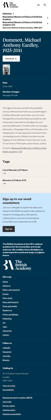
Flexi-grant (7, 298)
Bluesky (6, 360)
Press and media (10, 306)
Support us (7, 310)
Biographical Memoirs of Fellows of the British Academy (22, 17)
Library (6, 334)
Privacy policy (9, 405)
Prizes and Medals (10, 314)
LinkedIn (6, 347)
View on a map (9, 385)
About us (6, 285)
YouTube (6, 356)
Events (5, 294)
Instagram (7, 351)
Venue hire (7, 330)
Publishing (7, 13)
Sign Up (8, 229)
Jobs (5, 326)
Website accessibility (12, 414)
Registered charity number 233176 (17, 397)
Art (4, 322)
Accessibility (8, 389)
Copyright (7, 401)
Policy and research (11, 289)
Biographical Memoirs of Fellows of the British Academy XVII (22, 23)
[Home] (10, 5)
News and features (11, 302)
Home (5, 281)
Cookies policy (9, 410)
